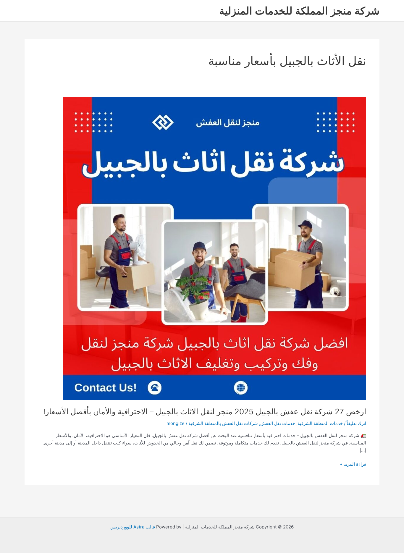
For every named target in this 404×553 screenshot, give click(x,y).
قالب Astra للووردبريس (132, 527)
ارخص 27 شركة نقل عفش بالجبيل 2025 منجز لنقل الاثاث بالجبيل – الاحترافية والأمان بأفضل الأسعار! (204, 411)
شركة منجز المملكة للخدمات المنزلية (299, 10)
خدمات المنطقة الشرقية (320, 423)
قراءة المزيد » (353, 464)
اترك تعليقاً (356, 423)
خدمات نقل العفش (277, 423)
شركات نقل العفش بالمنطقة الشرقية (223, 423)
